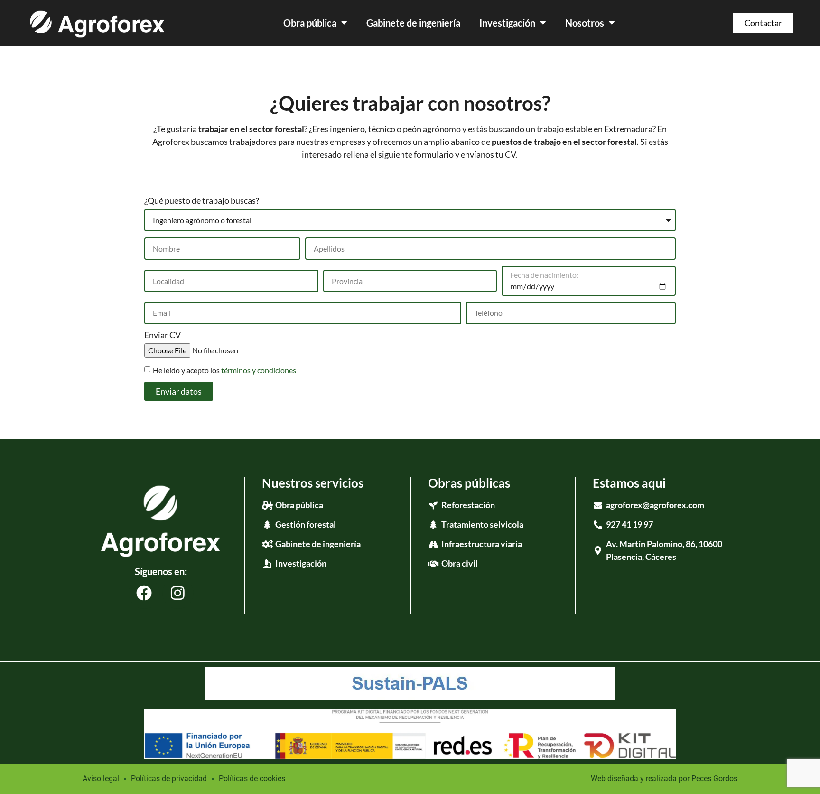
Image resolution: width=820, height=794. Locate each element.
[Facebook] (144, 593)
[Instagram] (178, 593)
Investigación (507, 22)
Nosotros (584, 22)
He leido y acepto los (224, 370)
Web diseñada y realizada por (664, 778)
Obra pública (309, 22)
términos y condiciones (258, 370)
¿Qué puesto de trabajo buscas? (201, 201)
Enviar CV (162, 335)
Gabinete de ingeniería (413, 22)
